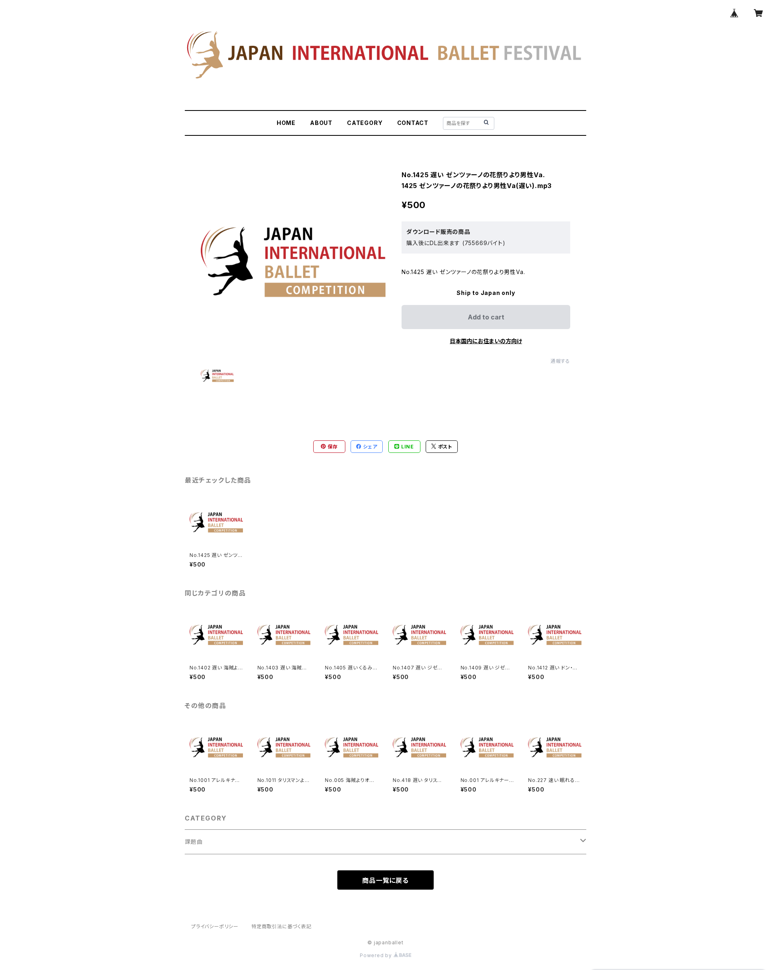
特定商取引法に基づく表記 (281, 926)
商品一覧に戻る (385, 880)
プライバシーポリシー (215, 926)
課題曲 (193, 841)
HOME (286, 122)
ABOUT (321, 122)
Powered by (377, 955)
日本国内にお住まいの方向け (486, 341)
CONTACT (413, 122)
